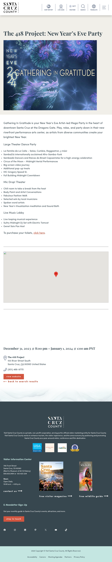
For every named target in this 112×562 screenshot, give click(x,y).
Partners (68, 557)
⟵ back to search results (21, 382)
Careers (42, 557)
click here (39, 233)
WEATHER (72, 10)
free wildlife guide (93, 496)
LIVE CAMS (61, 10)
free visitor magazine (55, 496)
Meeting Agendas (55, 557)
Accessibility (32, 557)
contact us (13, 491)
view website (13, 377)
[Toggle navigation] (104, 7)
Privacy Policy (79, 557)
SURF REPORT (48, 10)
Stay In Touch (13, 519)
